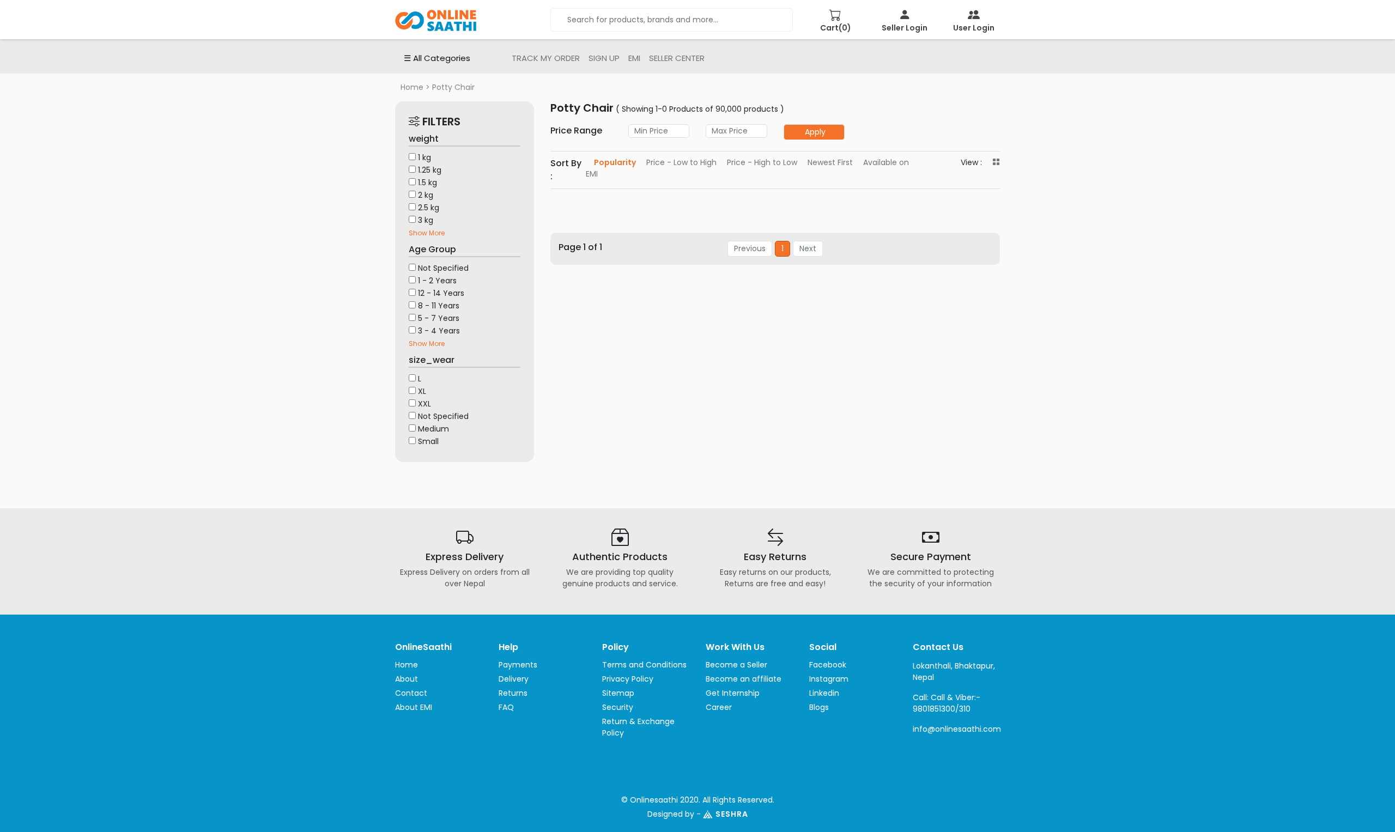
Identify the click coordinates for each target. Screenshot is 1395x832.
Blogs (819, 707)
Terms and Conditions (644, 664)
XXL (424, 403)
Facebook (827, 664)
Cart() (835, 27)
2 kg (425, 195)
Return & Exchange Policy (638, 727)
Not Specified (443, 268)
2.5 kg (428, 207)
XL (422, 391)
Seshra (731, 814)
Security (617, 707)
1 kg (424, 157)
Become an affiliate (743, 678)
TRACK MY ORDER (546, 58)
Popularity (615, 162)
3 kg (425, 220)
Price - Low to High (681, 162)
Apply (815, 131)
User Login (973, 27)
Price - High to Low (762, 162)
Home (412, 87)
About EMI (413, 707)
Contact (411, 693)
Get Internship (733, 693)
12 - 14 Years (441, 293)
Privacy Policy (627, 678)
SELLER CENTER (677, 58)
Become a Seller (736, 664)
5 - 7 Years (438, 318)
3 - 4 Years (439, 330)
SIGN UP (604, 58)
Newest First (830, 162)
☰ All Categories (437, 58)
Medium (433, 428)
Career (719, 707)
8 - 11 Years (438, 305)
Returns (513, 693)
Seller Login (904, 27)
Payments (518, 664)
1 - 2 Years (437, 280)
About (406, 678)
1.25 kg (429, 170)
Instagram (828, 678)
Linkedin (824, 693)
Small (428, 441)
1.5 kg (427, 182)
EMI (634, 58)
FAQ (506, 707)
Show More (427, 233)
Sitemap (618, 693)
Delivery (514, 678)
